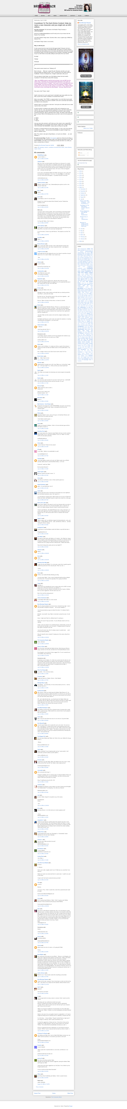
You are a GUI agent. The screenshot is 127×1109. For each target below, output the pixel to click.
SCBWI (79, 321)
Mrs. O (39, 190)
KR (38, 449)
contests (46, 147)
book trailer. (85, 262)
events (84, 280)
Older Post (70, 1093)
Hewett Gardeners (42, 484)
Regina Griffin (85, 316)
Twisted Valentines (85, 353)
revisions (87, 317)
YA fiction (79, 359)
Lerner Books (81, 300)
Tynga (39, 583)
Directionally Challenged (82, 276)
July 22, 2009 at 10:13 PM (43, 259)
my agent (90, 305)
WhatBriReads (41, 155)
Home (53, 1093)
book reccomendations (86, 260)
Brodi (88, 264)
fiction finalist (87, 284)
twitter (92, 353)
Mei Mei (91, 303)
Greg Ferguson (84, 290)
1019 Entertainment (82, 248)
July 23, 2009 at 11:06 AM (43, 570)
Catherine (40, 161)
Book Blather (40, 954)
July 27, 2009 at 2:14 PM (43, 970)
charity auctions (83, 265)
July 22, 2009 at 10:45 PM (43, 331)
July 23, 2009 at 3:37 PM (43, 680)
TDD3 (91, 331)
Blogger (70, 1106)
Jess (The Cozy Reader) (43, 862)
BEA (80, 257)
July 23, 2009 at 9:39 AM (43, 546)
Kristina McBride (88, 298)
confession (80, 268)
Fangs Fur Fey (85, 283)
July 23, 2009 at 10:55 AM (43, 559)
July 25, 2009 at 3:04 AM (43, 853)
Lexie (39, 196)
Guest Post (90, 290)
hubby (90, 293)
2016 (80, 173)
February (82, 236)
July (81, 199)
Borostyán (40, 397)
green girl (40, 1058)
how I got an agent (85, 293)
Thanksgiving (86, 333)
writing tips (86, 358)
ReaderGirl (40, 278)
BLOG (79, 15)
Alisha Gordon (41, 324)
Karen (39, 573)
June (81, 228)
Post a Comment (39, 1087)
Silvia (39, 423)
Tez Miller (40, 237)
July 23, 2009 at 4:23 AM (43, 428)
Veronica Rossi (87, 354)
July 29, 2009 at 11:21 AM (43, 1030)
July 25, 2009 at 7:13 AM (43, 860)
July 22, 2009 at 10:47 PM (43, 341)
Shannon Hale (85, 322)
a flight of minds (41, 251)
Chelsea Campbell (89, 265)
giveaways (80, 288)
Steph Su (40, 518)
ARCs (83, 254)
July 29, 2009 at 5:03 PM (43, 1071)
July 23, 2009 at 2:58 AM (43, 420)
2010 (80, 185)
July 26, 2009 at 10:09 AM (43, 906)
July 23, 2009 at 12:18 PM (43, 667)
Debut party (84, 275)
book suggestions (89, 261)
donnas (39, 262)
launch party (85, 299)
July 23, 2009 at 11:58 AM (43, 643)
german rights (89, 286)
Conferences (90, 266)
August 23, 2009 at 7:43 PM (43, 1084)
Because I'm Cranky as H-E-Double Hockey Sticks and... (84, 224)
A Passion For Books (42, 1033)
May (81, 230)
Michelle (39, 362)
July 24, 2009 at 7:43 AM (43, 781)
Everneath (88, 280)
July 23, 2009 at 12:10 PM (43, 655)
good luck (86, 288)
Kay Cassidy (82, 298)
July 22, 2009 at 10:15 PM (43, 268)
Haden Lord (81, 292)
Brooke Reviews (41, 243)
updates (79, 354)
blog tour (79, 259)
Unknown (40, 549)
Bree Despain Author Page (82, 162)
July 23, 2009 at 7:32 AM (43, 468)
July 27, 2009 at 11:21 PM (43, 984)
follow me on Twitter (88, 128)
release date (90, 316)
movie (84, 304)
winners (39, 148)
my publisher (84, 308)
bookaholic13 (41, 527)
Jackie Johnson (41, 973)
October (82, 193)
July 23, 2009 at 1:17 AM (43, 383)
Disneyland (89, 276)
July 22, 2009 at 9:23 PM (43, 158)
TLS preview (90, 348)
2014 (80, 177)
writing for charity (81, 358)
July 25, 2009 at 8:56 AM (43, 895)
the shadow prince (85, 340)
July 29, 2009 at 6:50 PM (43, 1077)
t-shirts (88, 327)
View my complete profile (83, 44)
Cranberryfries (41, 271)
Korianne (40, 759)
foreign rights (81, 285)
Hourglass (79, 293)
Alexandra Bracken (88, 250)
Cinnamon (40, 676)
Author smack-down (84, 256)
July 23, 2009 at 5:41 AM (43, 446)
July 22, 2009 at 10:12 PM (43, 248)
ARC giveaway (41, 147)
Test (38, 882)
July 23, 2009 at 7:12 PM (43, 687)
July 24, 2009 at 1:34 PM (43, 817)
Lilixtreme (40, 784)
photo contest (80, 313)
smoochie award (84, 325)
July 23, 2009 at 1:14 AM (43, 375)
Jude (79, 298)
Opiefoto (86, 311)
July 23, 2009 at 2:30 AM (43, 410)
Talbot (92, 327)
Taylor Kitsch (87, 329)
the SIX (79, 344)
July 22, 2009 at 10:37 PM (43, 322)
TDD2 (88, 331)
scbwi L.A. (83, 321)
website (82, 355)
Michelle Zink (80, 304)
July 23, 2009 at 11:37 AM (43, 601)
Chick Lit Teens (41, 646)
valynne (82, 354)
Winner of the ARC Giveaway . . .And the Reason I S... (84, 202)
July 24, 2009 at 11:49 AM (43, 805)
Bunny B (39, 385)
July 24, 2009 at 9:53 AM (43, 792)
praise (92, 313)
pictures (84, 313)
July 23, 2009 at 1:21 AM (43, 394)
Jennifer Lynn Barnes (89, 297)
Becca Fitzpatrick (85, 257)
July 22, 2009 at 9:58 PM (43, 222)
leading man (90, 299)
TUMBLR (87, 15)
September (83, 195)
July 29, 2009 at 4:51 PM (43, 1055)
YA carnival (91, 358)
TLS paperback (85, 348)
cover (79, 273)
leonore (39, 936)
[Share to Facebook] (62, 145)
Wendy (39, 413)
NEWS (55, 15)
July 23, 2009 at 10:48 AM (43, 553)
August (82, 197)
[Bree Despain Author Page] (78, 164)
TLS (92, 345)
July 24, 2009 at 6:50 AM (43, 767)
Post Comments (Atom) (57, 1097)
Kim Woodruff (41, 723)
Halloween (87, 292)
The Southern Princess (85, 344)
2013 (80, 179)
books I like (90, 262)
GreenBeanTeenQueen (43, 707)
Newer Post (37, 1093)
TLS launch (87, 347)
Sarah (39, 490)
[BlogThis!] (59, 145)
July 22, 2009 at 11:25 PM (43, 359)
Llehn (39, 716)
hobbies (91, 292)
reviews (82, 317)
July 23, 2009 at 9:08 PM (43, 733)
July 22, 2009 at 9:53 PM (43, 207)
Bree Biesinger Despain (43, 604)
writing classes (90, 357)
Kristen (39, 288)
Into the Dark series (86, 295)
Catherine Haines (41, 182)
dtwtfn (82, 277)
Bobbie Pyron (87, 259)
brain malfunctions (82, 264)
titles (89, 345)
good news (90, 288)
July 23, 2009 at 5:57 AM (43, 455)
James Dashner (53, 138)
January (82, 238)
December (83, 189)
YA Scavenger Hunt (86, 359)
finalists (91, 284)
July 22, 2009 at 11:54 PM (43, 367)
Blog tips (91, 257)
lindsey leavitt (84, 302)
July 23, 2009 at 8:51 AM (43, 488)
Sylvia (39, 749)
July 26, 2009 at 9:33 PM (43, 951)
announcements (89, 251)
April (81, 232)
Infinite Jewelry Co (85, 294)
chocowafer (40, 770)
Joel (38, 795)
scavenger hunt (89, 319)
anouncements (81, 252)
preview (79, 314)
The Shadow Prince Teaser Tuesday (85, 342)
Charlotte (40, 458)
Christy (39, 945)
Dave (39, 908)
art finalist (87, 254)
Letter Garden (41, 471)
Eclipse (84, 277)
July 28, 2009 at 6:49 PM (43, 993)
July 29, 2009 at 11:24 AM (43, 1042)
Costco (79, 269)
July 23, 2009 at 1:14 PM (43, 673)
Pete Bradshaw (90, 312)
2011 (80, 183)
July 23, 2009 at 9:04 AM (43, 515)
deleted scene (90, 275)
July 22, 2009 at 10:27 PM (43, 285)
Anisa (39, 478)
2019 (80, 171)
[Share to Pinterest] (63, 145)
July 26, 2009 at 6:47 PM (43, 942)
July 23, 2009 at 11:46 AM (43, 637)
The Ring (83, 339)
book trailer (80, 262)
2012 (80, 181)
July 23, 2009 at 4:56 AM (43, 440)
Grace (79, 289)
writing (84, 357)
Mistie (39, 344)
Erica (39, 808)
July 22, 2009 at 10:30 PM (43, 302)
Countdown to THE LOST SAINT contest (85, 271)
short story (90, 322)
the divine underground (85, 334)
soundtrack (81, 326)
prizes (82, 314)
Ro (87, 318)
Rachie (39, 370)
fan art (91, 280)
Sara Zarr (83, 319)
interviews (79, 295)
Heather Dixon (41, 831)
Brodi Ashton (41, 356)
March (82, 234)
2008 (80, 241)
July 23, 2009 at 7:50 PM (43, 714)
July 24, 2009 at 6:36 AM (43, 757)
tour (82, 350)
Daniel (86, 273)
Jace (92, 295)
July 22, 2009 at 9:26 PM (43, 179)
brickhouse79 (41, 690)
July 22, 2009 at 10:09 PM (43, 241)
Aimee (39, 443)
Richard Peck (84, 318)
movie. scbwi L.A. (89, 304)
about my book (81, 250)
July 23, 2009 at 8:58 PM (43, 720)
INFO (49, 15)
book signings (83, 261)
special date (86, 326)
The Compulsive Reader (43, 640)
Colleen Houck (81, 266)
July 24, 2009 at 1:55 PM (43, 829)
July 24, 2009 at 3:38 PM (43, 836)
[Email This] (57, 145)
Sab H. (39, 987)
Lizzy (39, 898)
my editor (89, 307)
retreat (79, 317)
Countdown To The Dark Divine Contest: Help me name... (84, 207)
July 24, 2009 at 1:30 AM (43, 746)
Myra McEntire (90, 308)
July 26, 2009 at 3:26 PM (43, 924)
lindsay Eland (41, 856)
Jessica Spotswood (42, 597)
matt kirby (87, 303)
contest (84, 268)
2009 (80, 187)
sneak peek (90, 325)
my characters (82, 307)
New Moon (79, 311)
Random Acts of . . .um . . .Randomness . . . (84, 218)
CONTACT (72, 15)
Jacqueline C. (41, 820)
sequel (35, 148)
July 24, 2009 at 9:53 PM (43, 845)
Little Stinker (90, 302)
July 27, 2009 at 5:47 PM (43, 976)
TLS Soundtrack (82, 349)
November (83, 191)
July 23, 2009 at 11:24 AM (43, 595)
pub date (86, 314)
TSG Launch (87, 350)
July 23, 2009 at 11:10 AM (43, 580)
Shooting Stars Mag (42, 562)
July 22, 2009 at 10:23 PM (43, 276)
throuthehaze (41, 848)
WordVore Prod (41, 431)
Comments (82, 155)
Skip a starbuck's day (82, 323)
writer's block (80, 357)
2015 (80, 175)
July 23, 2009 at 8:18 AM (43, 481)
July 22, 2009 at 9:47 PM (43, 194)
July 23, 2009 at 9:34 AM (43, 524)
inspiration (91, 294)
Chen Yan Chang (41, 670)
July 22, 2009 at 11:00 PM (43, 353)
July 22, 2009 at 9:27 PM (43, 187)
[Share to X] (60, 145)
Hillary (39, 1074)
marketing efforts (81, 303)
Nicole (39, 305)
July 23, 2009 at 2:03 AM (43, 401)
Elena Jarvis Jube (42, 502)
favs (82, 284)
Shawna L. (40, 839)
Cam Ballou (40, 536)
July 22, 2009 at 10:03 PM (43, 234)
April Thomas (87, 252)
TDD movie (85, 330)
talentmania (81, 329)
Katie (39, 556)
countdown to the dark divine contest (56, 147)
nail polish (80, 309)
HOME (36, 15)
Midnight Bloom (41, 682)
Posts (80, 152)
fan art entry (81, 281)
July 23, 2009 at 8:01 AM (43, 475)
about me (90, 249)
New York (83, 311)
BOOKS (43, 15)
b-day (90, 256)
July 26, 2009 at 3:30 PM (43, 933)
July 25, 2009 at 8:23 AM (43, 879)
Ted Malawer (81, 333)
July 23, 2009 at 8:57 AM (43, 499)
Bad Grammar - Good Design (44, 404)
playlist (88, 313)
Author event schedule (85, 255)
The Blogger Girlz (42, 736)
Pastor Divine (84, 312)
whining (86, 355)
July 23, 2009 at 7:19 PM (43, 705)
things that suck (85, 345)
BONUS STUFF (63, 15)
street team (84, 327)
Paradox (39, 1045)
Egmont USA (84, 278)
